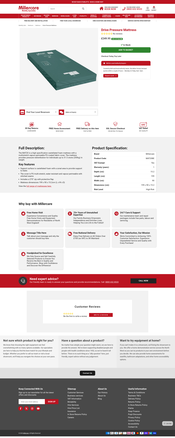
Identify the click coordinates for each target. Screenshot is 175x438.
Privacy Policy (134, 417)
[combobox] (67, 9)
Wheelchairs (65, 16)
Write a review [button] (101, 315)
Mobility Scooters (93, 15)
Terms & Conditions (136, 392)
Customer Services (76, 392)
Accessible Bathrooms (138, 15)
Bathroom (37, 16)
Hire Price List (74, 408)
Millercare (26, 433)
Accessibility (133, 424)
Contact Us (87, 373)
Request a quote (109, 75)
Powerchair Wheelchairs (106, 15)
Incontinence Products (25, 15)
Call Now (143, 281)
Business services (75, 396)
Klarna (130, 408)
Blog (100, 399)
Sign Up (51, 401)
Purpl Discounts (135, 414)
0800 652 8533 (112, 282)
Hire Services (73, 405)
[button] (154, 8)
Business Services (151, 15)
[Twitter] (26, 408)
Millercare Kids (126, 15)
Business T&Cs (134, 396)
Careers (71, 417)
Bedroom (55, 16)
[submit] (83, 9)
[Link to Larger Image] (59, 67)
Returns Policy (134, 402)
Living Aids (74, 15)
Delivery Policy (134, 399)
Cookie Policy (134, 421)
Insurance (72, 411)
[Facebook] (20, 408)
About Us (102, 396)
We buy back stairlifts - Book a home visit (87, 2)
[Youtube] (38, 408)
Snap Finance (134, 411)
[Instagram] (32, 408)
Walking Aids (46, 15)
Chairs (117, 16)
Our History (102, 392)
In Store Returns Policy (77, 414)
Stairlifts (83, 16)
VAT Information (74, 399)
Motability (72, 402)
